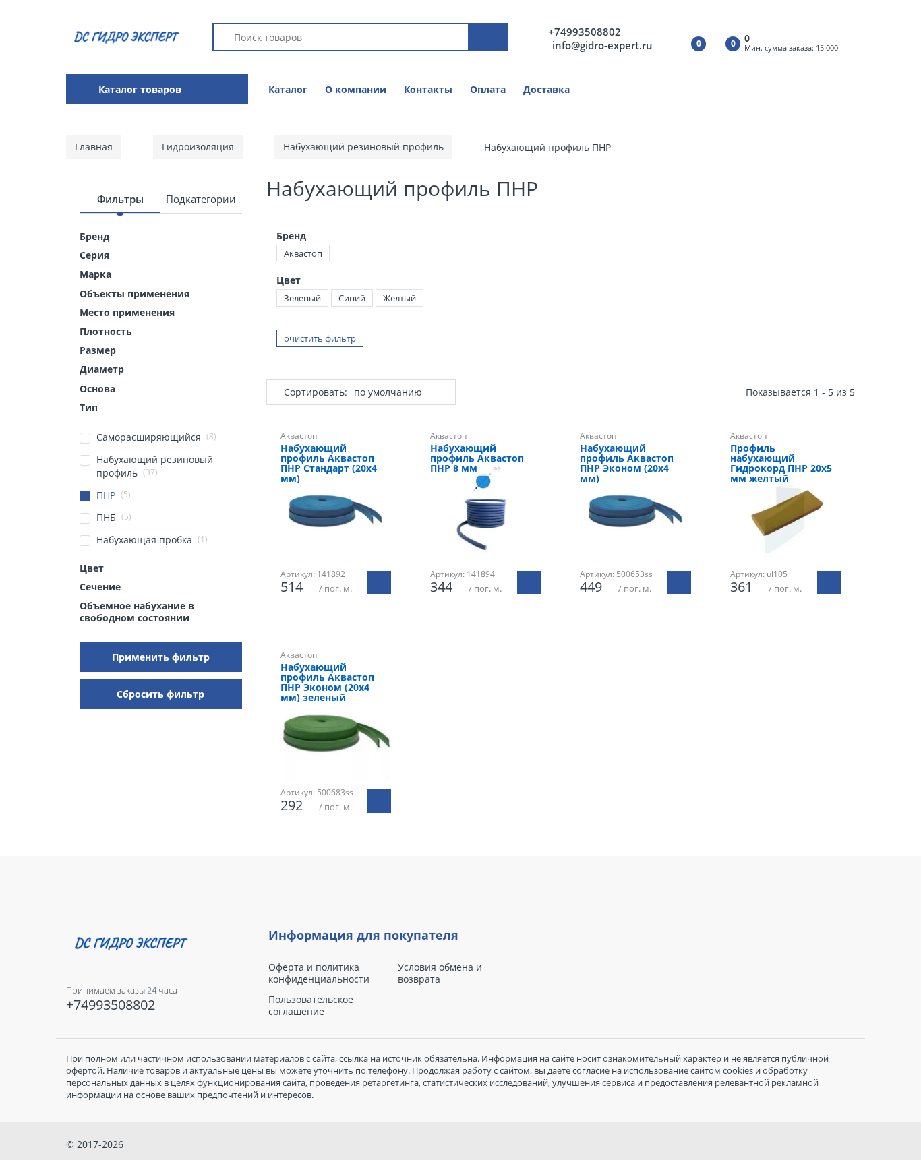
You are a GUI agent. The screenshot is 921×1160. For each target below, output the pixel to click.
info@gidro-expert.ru (602, 45)
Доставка (546, 89)
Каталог (287, 89)
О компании (355, 89)
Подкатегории (201, 199)
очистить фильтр (320, 338)
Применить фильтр (161, 656)
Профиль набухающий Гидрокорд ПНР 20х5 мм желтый (781, 464)
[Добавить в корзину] (379, 582)
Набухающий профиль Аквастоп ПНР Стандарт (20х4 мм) (328, 464)
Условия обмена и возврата (440, 973)
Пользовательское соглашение (310, 1006)
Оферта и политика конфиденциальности (318, 973)
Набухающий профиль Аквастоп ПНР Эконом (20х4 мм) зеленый (327, 683)
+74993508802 (584, 32)
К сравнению (492, 636)
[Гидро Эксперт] (124, 36)
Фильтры (120, 199)
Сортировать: (315, 392)
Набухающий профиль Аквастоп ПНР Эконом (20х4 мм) (627, 464)
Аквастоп (303, 253)
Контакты (428, 89)
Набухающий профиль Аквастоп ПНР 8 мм (477, 459)
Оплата (488, 89)
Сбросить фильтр (160, 694)
